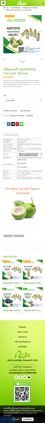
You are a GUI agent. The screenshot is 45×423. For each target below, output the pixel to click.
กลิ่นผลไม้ (29, 116)
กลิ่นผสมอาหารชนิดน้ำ (17, 116)
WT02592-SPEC (21, 163)
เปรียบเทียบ (26, 111)
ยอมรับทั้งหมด (27, 419)
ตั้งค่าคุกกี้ (16, 419)
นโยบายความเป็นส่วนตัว (25, 413)
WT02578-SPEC (21, 160)
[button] (42, 3)
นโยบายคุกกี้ (7, 415)
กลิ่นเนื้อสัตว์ (22, 346)
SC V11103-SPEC (22, 167)
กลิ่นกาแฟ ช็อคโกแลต (23, 341)
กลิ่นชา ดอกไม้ (22, 332)
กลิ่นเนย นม (22, 336)
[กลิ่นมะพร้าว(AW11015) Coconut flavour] (22, 34)
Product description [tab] (11, 135)
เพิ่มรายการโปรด (11, 111)
